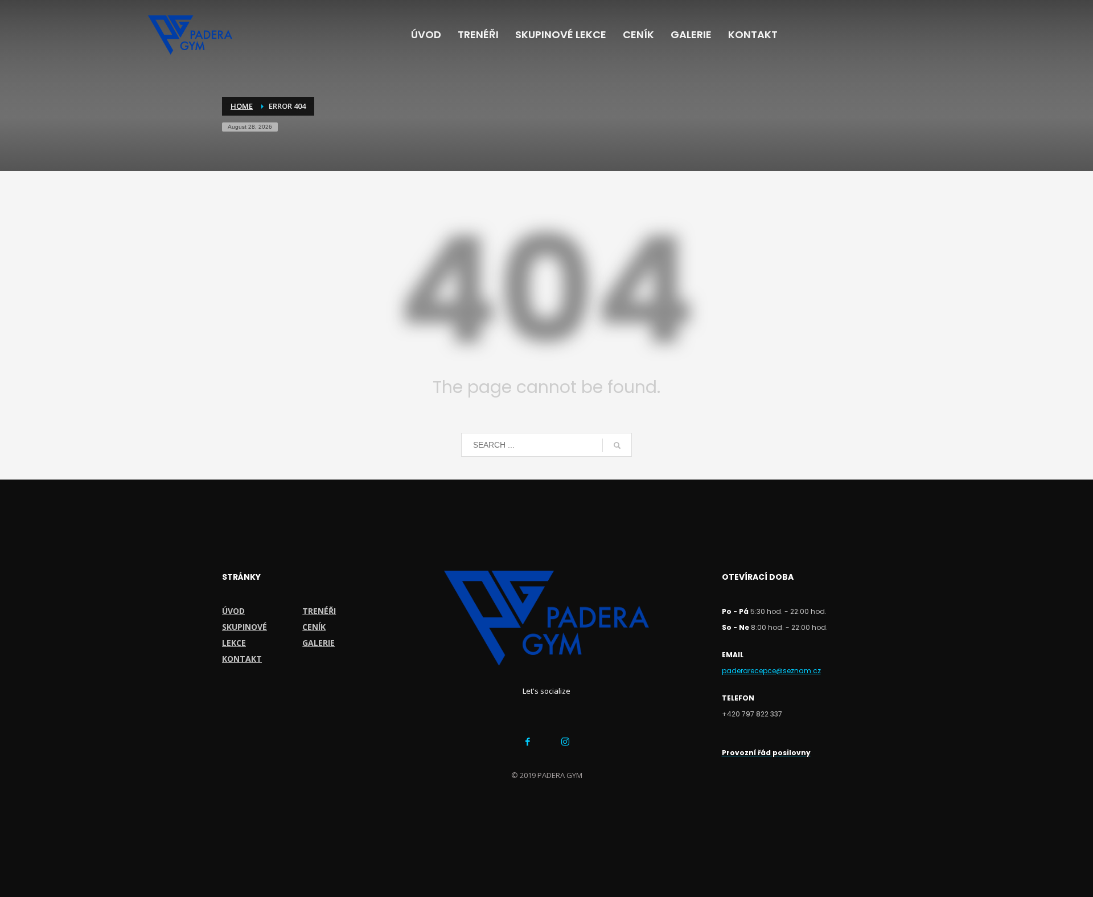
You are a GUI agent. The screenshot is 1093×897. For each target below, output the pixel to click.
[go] (617, 445)
